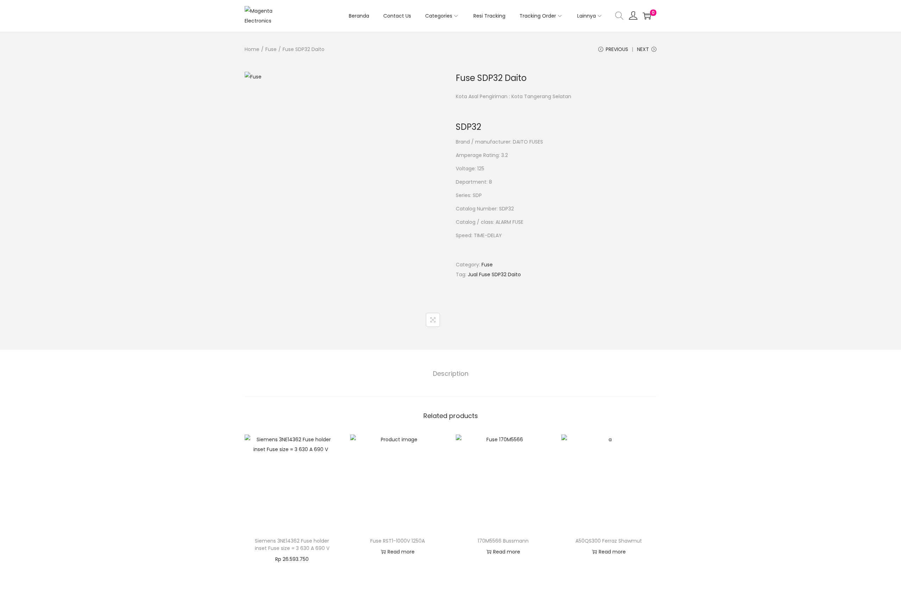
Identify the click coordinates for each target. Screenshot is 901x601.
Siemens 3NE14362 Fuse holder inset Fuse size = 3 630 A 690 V (292, 544)
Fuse (271, 49)
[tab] (450, 374)
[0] (647, 16)
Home (252, 49)
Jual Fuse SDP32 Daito (494, 274)
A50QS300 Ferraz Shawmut (608, 540)
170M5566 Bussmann (503, 540)
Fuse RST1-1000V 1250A (397, 540)
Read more (401, 551)
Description (450, 373)
